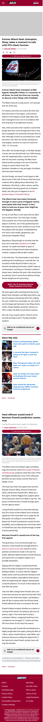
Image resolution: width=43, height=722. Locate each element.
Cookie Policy (7, 697)
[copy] (14, 52)
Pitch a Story (31, 690)
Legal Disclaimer (32, 697)
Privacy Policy (7, 694)
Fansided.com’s (25, 243)
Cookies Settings (8, 705)
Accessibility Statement (11, 701)
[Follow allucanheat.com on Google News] (37, 328)
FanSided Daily (7, 690)
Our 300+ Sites (32, 686)
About (4, 683)
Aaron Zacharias (10, 427)
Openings (29, 683)
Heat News (11, 398)
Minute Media (11, 709)
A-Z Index (30, 701)
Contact (5, 686)
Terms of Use (31, 694)
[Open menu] (3, 3)
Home (4, 398)
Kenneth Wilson (10, 49)
